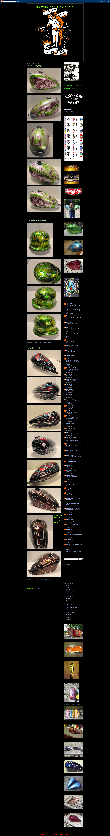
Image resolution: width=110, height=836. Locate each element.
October (70, 596)
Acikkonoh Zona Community (72, 541)
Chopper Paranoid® (71, 379)
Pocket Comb (69, 519)
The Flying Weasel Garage (73, 503)
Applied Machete (70, 475)
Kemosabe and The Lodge (73, 443)
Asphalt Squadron (71, 358)
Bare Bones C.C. (70, 529)
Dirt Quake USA (70, 390)
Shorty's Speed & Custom (73, 493)
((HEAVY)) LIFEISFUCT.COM (73, 551)
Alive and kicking (70, 385)
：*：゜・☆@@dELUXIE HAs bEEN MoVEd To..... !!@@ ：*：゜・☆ (73, 419)
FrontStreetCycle (70, 406)
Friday (67, 504)
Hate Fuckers (69, 411)
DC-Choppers (69, 488)
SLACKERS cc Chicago (72, 428)
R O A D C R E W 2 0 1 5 (72, 380)
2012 (67, 587)
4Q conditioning (70, 304)
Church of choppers (70, 521)
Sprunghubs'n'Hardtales (72, 345)
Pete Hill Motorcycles (71, 451)
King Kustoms (70, 423)
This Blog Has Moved (71, 433)
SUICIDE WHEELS (71, 374)
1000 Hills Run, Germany (72, 323)
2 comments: (47, 214)
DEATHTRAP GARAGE (72, 524)
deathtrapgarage (70, 526)
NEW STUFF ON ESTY (71, 536)
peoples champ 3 (70, 395)
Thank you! (68, 489)
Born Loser (69, 316)
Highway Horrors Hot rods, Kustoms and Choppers (73, 509)
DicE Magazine (70, 389)
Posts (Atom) (37, 588)
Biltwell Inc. (69, 549)
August (70, 598)
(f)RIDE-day (69, 375)
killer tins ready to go (34, 66)
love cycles (69, 327)
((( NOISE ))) (69, 539)
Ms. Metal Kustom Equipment (74, 534)
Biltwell (68, 432)
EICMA (68, 516)
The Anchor (69, 384)
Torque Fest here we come (36, 221)
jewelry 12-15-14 (70, 407)
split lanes (69, 394)
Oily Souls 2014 (70, 425)
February (70, 612)
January (70, 614)
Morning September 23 (71, 351)
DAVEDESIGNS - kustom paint (74, 544)
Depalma (68, 547)
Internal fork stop (70, 341)
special (68, 340)
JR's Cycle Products (71, 437)
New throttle (69, 494)
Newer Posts (30, 585)
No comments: (47, 342)
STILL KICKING (70, 399)
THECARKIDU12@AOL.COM (60, 834)
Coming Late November (71, 412)
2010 (67, 617)
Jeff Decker (69, 514)
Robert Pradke (70, 455)
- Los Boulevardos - (71, 461)
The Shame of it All (71, 368)
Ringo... (68, 336)
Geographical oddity (71, 481)
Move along (69, 346)
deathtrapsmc (69, 322)
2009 (67, 619)
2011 (67, 589)
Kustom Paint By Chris (55, 7)
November (70, 594)
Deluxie (68, 416)
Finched (68, 471)
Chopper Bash (69, 466)
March (69, 610)
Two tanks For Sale (34, 348)
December (70, 591)
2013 (67, 585)
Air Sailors (69, 465)
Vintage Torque (70, 355)
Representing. (69, 531)
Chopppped (69, 511)
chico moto (69, 350)
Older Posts (59, 585)
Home (44, 585)
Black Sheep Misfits (71, 450)
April (69, 600)
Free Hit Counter (68, 111)
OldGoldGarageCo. (71, 470)
